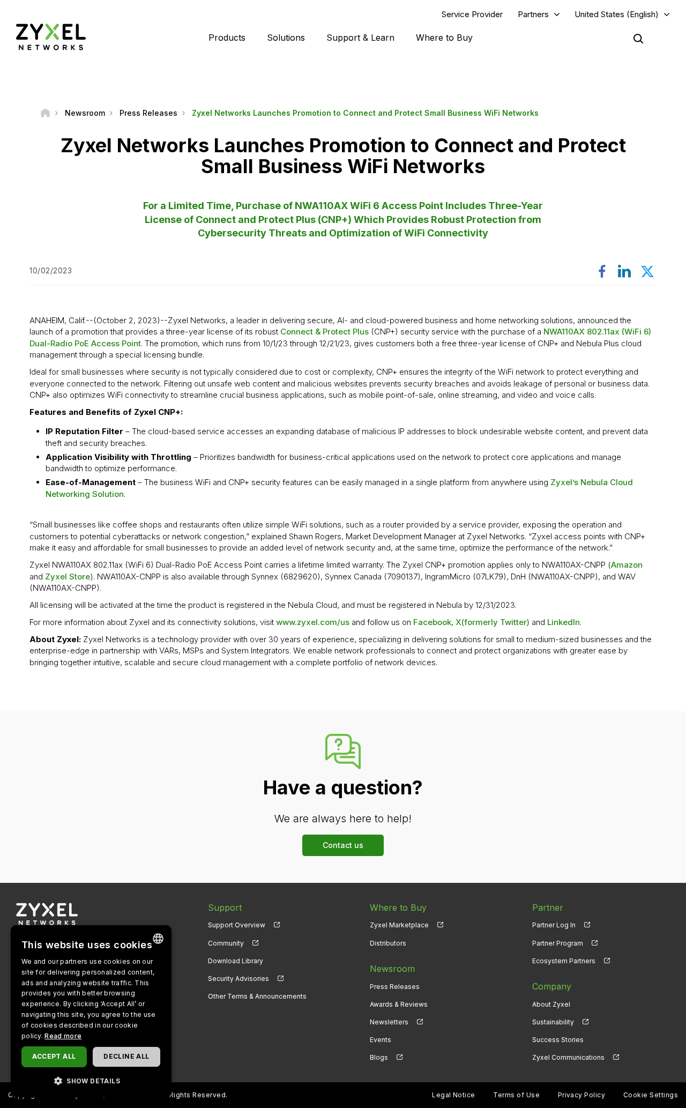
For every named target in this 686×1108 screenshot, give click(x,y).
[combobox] (158, 938)
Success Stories (558, 1040)
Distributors (388, 943)
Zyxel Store (67, 576)
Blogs (379, 1057)
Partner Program (557, 943)
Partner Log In (554, 925)
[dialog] (91, 1011)
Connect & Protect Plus (325, 331)
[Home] (45, 112)
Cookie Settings (650, 1095)
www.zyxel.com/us (312, 622)
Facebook (432, 622)
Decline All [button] (126, 1056)
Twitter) (515, 622)
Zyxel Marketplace (399, 925)
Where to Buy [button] (444, 37)
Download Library (235, 961)
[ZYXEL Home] (51, 37)
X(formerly (478, 622)
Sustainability (553, 1022)
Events (380, 1040)
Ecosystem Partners (563, 961)
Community (226, 943)
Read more (62, 1036)
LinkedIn (563, 622)
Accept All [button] (54, 1056)
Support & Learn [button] (360, 37)
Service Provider (472, 14)
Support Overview (236, 925)
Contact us (343, 845)
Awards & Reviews (399, 1004)
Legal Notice (453, 1095)
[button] (91, 1080)
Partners (533, 14)
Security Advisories (238, 979)
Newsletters (389, 1022)
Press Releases (395, 987)
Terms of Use (516, 1095)
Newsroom (392, 968)
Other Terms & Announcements (257, 996)
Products (226, 37)
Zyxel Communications (568, 1057)
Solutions (286, 37)
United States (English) (617, 14)
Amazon (627, 565)
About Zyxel (551, 1004)
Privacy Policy (582, 1095)
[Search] (638, 38)
